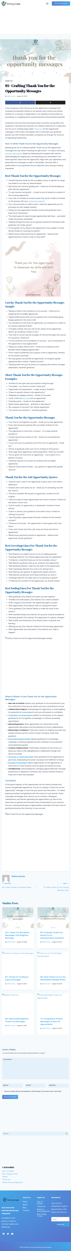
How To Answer (8, 1171)
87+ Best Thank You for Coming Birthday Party (56, 887)
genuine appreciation (13, 153)
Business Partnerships (17, 763)
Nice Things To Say (9, 1174)
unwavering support (36, 201)
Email (29, 1085)
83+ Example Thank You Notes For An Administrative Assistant (52, 935)
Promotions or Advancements (20, 715)
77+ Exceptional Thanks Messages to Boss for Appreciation (51, 1021)
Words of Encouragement (12, 1182)
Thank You (9, 81)
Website (52, 1085)
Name (6, 1085)
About (25, 1204)
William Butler (11, 96)
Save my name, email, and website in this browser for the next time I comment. (33, 1091)
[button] (47, 3)
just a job (26, 398)
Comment (8, 1059)
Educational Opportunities (19, 739)
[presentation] (18, 917)
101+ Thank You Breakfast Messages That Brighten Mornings (17, 935)
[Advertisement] (35, 21)
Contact (26, 1210)
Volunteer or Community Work (20, 757)
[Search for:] (35, 1133)
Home (25, 1202)
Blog (24, 1207)
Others (5, 1177)
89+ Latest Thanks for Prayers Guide (16, 885)
